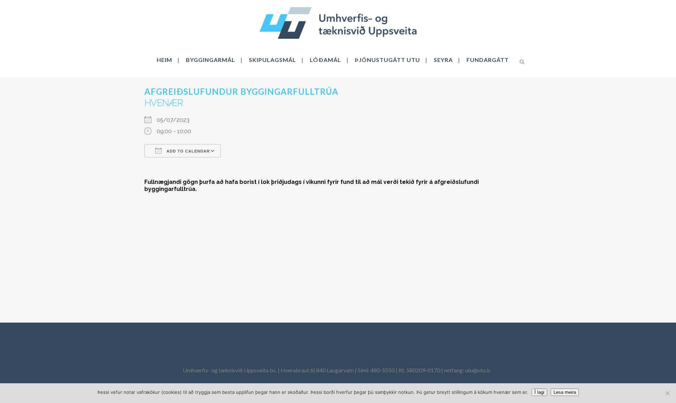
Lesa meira (564, 392)
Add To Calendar (187, 151)
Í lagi (539, 392)
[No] (667, 393)
